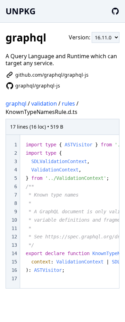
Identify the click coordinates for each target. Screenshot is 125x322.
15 (14, 261)
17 (14, 278)
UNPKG (20, 11)
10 (14, 220)
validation (44, 103)
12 (14, 236)
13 (14, 245)
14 (14, 253)
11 (14, 228)
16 (14, 270)
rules (68, 103)
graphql (16, 103)
